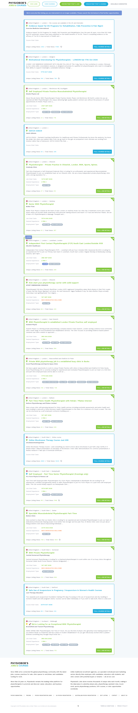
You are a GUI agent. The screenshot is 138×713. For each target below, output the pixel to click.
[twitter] (78, 706)
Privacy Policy (122, 706)
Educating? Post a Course (96, 4)
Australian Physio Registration (85, 695)
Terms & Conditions (107, 706)
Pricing (28, 695)
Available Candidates (119, 4)
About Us (124, 695)
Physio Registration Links (43, 695)
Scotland (45, 621)
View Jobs (33, 4)
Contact (114, 695)
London (44, 23)
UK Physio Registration (63, 695)
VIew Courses (50, 4)
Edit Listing (104, 695)
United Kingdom (33, 23)
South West (46, 437)
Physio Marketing (16, 695)
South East (45, 471)
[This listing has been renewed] (61, 47)
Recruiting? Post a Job (70, 4)
